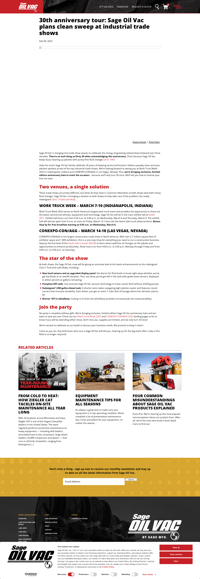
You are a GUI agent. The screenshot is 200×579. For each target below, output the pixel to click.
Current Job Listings (79, 519)
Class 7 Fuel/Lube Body (63, 199)
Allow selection (176, 554)
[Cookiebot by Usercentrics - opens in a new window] (31, 574)
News (47, 526)
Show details (147, 574)
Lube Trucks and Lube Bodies (26, 523)
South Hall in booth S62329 (82, 243)
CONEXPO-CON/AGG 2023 (119, 316)
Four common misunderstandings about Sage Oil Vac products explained (154, 401)
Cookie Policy (108, 567)
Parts (47, 515)
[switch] (93, 574)
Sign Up (131, 479)
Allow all (176, 548)
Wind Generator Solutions (24, 540)
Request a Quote (142, 6)
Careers (74, 515)
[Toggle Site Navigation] (177, 7)
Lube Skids (22, 532)
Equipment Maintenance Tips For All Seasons (98, 399)
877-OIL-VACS (106, 6)
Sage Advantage (51, 519)
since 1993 (109, 159)
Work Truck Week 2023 (89, 316)
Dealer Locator (51, 522)
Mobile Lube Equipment (27, 515)
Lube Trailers (23, 535)
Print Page (154, 142)
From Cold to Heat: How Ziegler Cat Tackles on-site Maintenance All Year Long (41, 404)
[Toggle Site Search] (157, 6)
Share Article (139, 142)
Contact (48, 530)
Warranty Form (51, 533)
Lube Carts (22, 528)
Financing (122, 6)
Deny (176, 561)
